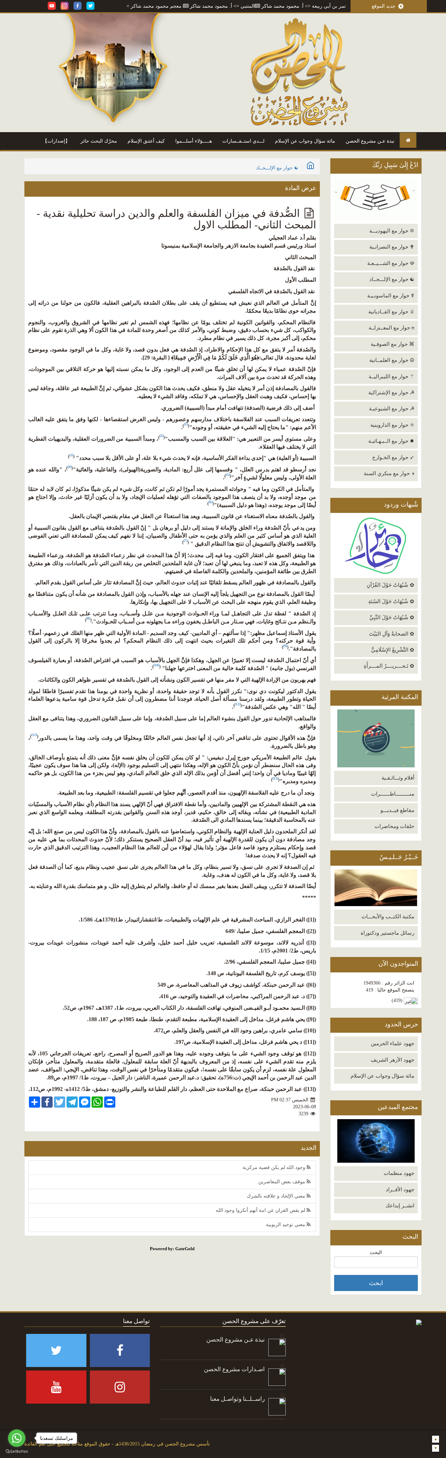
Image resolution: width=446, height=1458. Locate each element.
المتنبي (284, 6)
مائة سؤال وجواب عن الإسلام (305, 141)
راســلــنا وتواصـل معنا (237, 1399)
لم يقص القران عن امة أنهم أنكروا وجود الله (261, 1210)
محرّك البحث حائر (98, 141)
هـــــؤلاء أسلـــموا (193, 141)
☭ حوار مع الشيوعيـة (391, 408)
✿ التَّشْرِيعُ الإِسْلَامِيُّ (392, 650)
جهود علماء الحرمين (392, 1043)
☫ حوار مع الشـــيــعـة (390, 263)
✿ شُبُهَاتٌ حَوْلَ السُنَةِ (391, 601)
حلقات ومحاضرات (394, 826)
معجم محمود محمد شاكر (193, 6)
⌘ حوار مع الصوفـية (392, 344)
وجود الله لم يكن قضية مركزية (275, 1167)
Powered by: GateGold (172, 1248)
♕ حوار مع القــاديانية (391, 311)
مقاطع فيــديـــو (397, 810)
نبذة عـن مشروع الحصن (370, 141)
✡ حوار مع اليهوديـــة (391, 231)
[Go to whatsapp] (16, 1438)
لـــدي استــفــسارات (243, 141)
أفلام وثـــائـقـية (398, 778)
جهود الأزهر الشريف (392, 1060)
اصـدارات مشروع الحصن (234, 1369)
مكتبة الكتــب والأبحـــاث (387, 916)
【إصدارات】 (56, 141)
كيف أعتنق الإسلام (146, 141)
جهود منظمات (399, 1173)
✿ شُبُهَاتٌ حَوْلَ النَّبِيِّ (391, 617)
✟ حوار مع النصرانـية (391, 247)
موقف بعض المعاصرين (282, 1181)
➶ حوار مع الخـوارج (393, 457)
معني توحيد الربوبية (286, 1224)
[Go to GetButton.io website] (17, 1451)
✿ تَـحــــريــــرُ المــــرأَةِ (389, 666)
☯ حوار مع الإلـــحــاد (391, 279)
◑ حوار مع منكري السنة (389, 473)
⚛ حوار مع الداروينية (392, 425)
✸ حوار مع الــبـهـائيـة (391, 441)
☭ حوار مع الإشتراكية (391, 392)
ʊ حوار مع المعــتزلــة (391, 328)
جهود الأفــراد (400, 1189)
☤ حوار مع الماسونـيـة (390, 295)
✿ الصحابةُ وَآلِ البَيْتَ (391, 634)
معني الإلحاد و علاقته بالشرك (277, 1196)
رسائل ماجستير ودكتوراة (387, 933)
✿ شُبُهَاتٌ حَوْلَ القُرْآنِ (390, 585)
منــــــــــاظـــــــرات (392, 794)
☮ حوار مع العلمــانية (391, 360)
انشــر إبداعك (399, 1205)
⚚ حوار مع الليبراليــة (391, 376)
